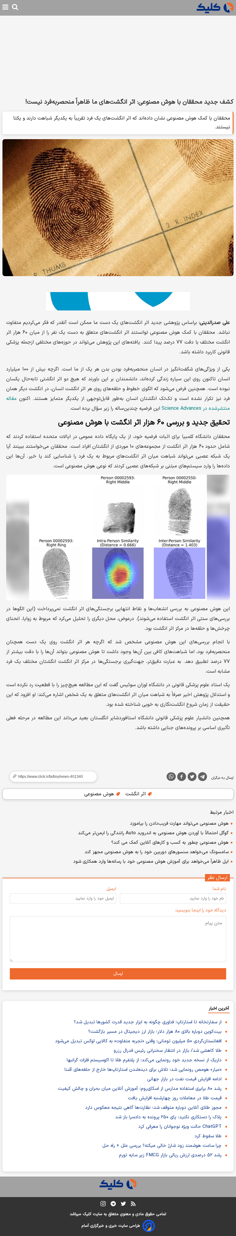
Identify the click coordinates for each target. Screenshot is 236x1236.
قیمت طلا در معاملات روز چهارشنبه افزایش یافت (175, 1098)
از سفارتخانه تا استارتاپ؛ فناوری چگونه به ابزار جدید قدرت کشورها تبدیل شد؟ (148, 1022)
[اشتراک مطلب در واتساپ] (171, 776)
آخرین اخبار (219, 1008)
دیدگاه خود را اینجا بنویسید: (200, 910)
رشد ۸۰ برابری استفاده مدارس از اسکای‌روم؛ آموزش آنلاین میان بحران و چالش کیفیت (140, 1088)
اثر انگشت (136, 794)
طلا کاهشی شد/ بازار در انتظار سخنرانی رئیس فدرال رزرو (168, 1050)
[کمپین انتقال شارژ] (118, 301)
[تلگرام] (202, 778)
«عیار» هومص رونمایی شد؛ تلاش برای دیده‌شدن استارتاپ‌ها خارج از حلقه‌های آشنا (143, 1069)
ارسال (118, 974)
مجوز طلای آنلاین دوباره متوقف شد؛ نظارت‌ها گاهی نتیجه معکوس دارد (153, 1107)
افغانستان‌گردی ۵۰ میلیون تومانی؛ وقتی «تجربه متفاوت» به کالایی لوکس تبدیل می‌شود (138, 1041)
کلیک (87, 1214)
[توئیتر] (192, 778)
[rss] (133, 1204)
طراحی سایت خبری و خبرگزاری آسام (110, 1226)
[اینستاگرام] (103, 1205)
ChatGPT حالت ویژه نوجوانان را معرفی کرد (180, 1126)
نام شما (219, 889)
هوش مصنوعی (100, 794)
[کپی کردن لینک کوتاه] (50, 776)
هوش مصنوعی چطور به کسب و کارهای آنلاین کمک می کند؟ (170, 842)
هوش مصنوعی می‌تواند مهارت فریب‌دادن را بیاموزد (179, 823)
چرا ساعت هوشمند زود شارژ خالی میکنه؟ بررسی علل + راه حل (162, 1145)
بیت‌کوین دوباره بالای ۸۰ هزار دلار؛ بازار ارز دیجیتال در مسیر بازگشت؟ (155, 1031)
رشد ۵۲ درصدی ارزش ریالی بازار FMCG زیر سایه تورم (170, 1155)
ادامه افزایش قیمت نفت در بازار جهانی (184, 1079)
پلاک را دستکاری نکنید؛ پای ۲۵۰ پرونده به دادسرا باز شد (168, 1117)
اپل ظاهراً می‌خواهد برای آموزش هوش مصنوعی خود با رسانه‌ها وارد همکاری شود (151, 861)
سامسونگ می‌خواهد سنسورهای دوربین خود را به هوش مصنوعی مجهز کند (157, 852)
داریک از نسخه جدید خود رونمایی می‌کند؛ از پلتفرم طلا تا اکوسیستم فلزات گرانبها (144, 1060)
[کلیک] (215, 7)
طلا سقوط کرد (208, 1136)
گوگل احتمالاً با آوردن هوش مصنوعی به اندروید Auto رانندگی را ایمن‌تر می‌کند (153, 833)
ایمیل (111, 889)
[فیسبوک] (181, 778)
